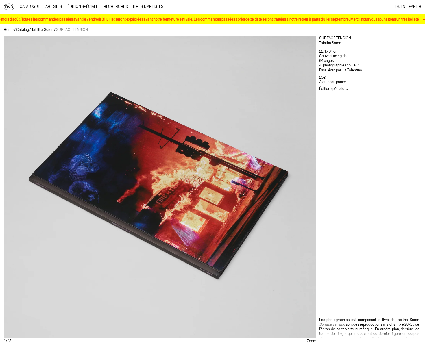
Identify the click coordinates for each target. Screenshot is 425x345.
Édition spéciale (82, 7)
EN (403, 7)
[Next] (264, 187)
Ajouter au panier (332, 82)
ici (347, 89)
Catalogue (30, 7)
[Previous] (56, 187)
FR (397, 7)
